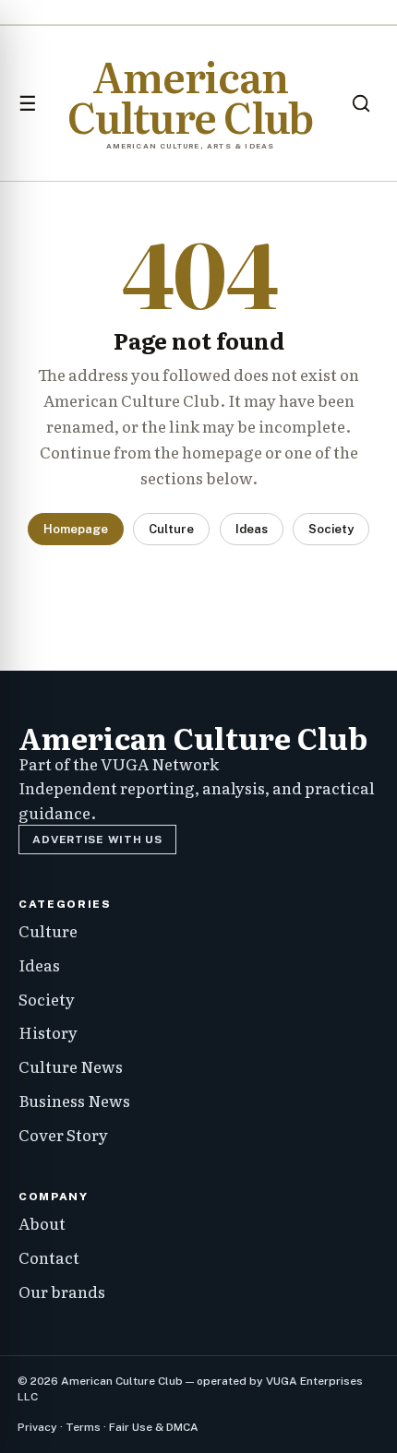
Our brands (61, 1291)
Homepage (75, 529)
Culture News (70, 1066)
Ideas (251, 529)
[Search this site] (361, 103)
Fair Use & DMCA (153, 1427)
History (48, 1031)
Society (331, 529)
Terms (83, 1427)
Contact (48, 1256)
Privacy (37, 1427)
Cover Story (63, 1134)
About (42, 1222)
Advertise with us (97, 839)
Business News (74, 1100)
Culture (171, 529)
